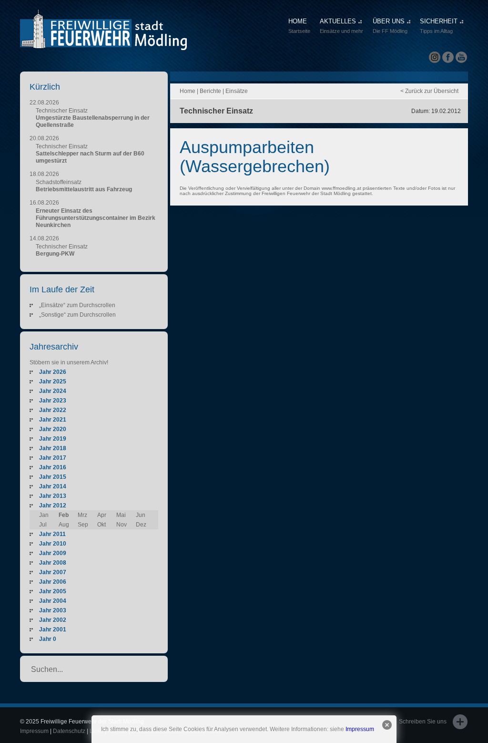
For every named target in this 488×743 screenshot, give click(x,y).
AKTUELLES (341, 26)
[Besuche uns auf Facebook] (448, 57)
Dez (141, 524)
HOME (299, 26)
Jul (43, 524)
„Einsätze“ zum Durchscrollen (77, 305)
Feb (64, 515)
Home (187, 91)
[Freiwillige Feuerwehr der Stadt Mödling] (103, 41)
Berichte (210, 91)
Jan (44, 515)
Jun (140, 515)
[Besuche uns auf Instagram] (434, 57)
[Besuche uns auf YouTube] (461, 57)
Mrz (82, 515)
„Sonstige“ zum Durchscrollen (77, 314)
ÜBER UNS (390, 26)
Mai (121, 515)
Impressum (360, 729)
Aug (64, 524)
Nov (121, 524)
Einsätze (236, 91)
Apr (101, 515)
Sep (83, 524)
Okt (101, 524)
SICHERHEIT (439, 26)
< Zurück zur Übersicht (429, 91)
